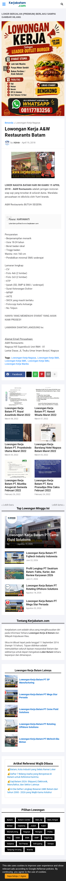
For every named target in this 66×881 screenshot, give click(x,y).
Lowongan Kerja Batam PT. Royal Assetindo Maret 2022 (17, 411)
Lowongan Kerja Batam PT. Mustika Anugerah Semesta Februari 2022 (16, 485)
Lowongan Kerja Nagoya (28, 123)
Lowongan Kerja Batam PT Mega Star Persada (41, 603)
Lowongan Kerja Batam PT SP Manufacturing (34, 681)
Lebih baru (8, 505)
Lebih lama (57, 505)
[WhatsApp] (35, 374)
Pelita (50, 832)
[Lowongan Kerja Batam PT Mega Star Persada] (14, 606)
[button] (4, 4)
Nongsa (38, 832)
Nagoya (26, 832)
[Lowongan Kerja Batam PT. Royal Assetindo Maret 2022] (18, 396)
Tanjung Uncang (14, 849)
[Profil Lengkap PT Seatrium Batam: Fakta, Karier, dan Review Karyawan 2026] (14, 573)
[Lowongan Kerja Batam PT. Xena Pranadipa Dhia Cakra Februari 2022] (48, 469)
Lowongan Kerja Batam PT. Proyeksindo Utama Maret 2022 (18, 448)
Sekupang (37, 843)
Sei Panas (23, 843)
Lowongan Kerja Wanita (17, 364)
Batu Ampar (52, 820)
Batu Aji (38, 820)
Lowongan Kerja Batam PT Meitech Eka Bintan (39, 740)
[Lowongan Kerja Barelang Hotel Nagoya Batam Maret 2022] (48, 432)
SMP (36, 837)
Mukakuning (12, 832)
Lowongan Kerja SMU (38, 361)
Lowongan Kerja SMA (48, 358)
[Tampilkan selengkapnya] (54, 374)
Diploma (21, 826)
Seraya (50, 843)
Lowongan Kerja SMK (15, 361)
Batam (10, 820)
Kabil (43, 826)
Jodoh (33, 826)
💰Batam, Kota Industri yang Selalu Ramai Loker (31, 769)
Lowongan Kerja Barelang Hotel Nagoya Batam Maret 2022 (48, 448)
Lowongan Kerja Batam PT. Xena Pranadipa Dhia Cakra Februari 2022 (47, 485)
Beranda (9, 123)
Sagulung (48, 837)
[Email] (48, 374)
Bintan (10, 826)
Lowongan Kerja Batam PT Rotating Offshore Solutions (42, 587)
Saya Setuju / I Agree (16, 876)
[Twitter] (29, 374)
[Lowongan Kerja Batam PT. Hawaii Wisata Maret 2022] (48, 396)
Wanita (30, 849)
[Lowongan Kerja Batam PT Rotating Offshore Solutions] (14, 590)
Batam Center (24, 820)
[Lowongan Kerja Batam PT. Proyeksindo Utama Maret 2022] (18, 432)
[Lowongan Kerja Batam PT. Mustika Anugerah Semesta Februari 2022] (18, 469)
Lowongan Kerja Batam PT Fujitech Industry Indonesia (41, 554)
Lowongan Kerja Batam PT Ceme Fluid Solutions (33, 537)
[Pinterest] (42, 374)
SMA (18, 837)
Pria (8, 837)
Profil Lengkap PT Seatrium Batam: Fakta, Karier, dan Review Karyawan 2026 (42, 572)
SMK (27, 837)
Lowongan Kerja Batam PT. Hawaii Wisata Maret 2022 (45, 411)
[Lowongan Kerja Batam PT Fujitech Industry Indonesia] (14, 557)
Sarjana (10, 843)
